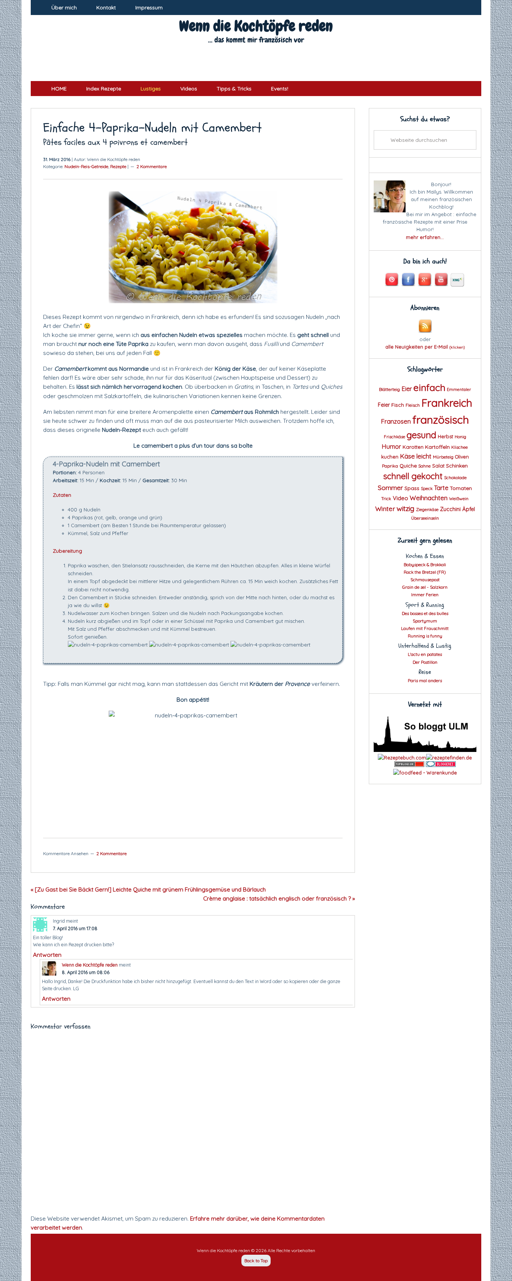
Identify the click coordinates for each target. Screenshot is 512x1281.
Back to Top (256, 1260)
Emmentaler (459, 389)
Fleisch (413, 405)
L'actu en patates (425, 654)
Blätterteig (389, 389)
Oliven (462, 457)
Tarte (441, 488)
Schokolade (455, 477)
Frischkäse (394, 436)
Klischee (459, 447)
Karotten (413, 447)
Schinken (457, 465)
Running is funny (425, 636)
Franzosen (396, 421)
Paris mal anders (425, 680)
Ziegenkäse (427, 509)
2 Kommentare (151, 166)
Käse (407, 456)
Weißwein (459, 498)
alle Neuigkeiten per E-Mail (425, 347)
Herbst (445, 436)
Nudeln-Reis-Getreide (86, 166)
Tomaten (461, 488)
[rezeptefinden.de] (449, 758)
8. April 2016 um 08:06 (85, 972)
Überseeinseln (425, 518)
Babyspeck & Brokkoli (425, 564)
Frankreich (446, 402)
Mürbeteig (443, 457)
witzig (406, 508)
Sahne (424, 466)
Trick (386, 498)
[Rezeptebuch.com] (402, 758)
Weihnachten (429, 498)
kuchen (389, 457)
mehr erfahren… (425, 237)
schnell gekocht (413, 476)
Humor (391, 446)
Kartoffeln (437, 447)
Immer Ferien (425, 594)
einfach (429, 387)
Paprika (390, 466)
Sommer (390, 488)
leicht (423, 456)
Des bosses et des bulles (425, 613)
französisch (440, 419)
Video (400, 498)
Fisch (397, 404)
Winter (385, 508)
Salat (438, 466)
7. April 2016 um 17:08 (75, 928)
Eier (406, 388)
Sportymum (425, 621)
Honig (460, 436)
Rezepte (118, 166)
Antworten (47, 954)
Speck (427, 488)
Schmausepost (425, 579)
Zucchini (450, 509)
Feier (384, 404)
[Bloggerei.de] (441, 765)
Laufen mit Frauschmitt (425, 628)
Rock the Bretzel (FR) (425, 572)
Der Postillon (425, 662)
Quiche (408, 465)
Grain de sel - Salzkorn (425, 587)
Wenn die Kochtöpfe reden (256, 26)
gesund (421, 435)
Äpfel (468, 509)
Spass (411, 488)
